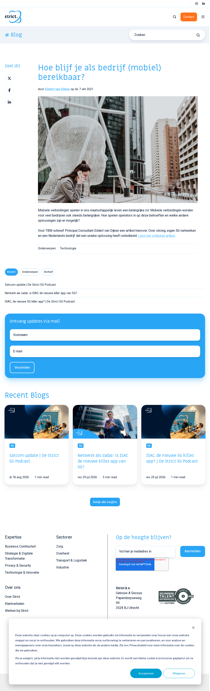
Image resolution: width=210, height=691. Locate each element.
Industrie (62, 567)
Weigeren (179, 673)
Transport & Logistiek (71, 560)
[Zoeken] (198, 35)
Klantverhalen (14, 604)
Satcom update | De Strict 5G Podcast (30, 284)
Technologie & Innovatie (22, 572)
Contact (188, 16)
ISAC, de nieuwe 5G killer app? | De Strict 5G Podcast (40, 301)
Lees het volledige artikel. (156, 236)
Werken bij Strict (16, 611)
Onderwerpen (30, 271)
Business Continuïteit (20, 546)
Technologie (68, 248)
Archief (48, 271)
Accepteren (146, 673)
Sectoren (64, 537)
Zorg (59, 546)
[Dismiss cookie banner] (193, 627)
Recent (11, 271)
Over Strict (12, 597)
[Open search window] (174, 17)
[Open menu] (203, 17)
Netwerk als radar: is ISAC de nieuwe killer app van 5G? (41, 293)
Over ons (13, 587)
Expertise (13, 537)
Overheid (62, 553)
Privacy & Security (18, 565)
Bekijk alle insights (105, 502)
